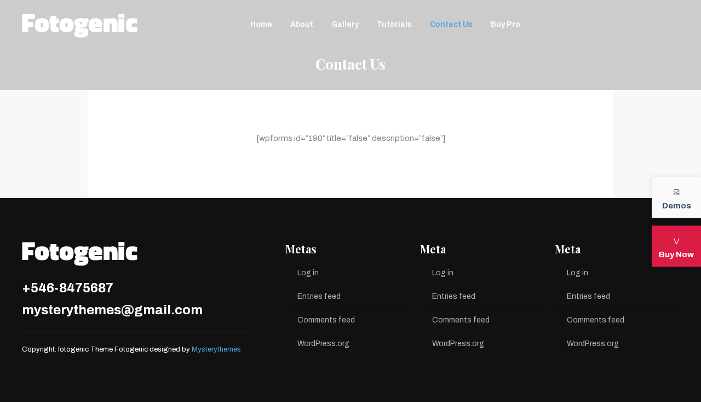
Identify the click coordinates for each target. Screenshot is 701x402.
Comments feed (326, 320)
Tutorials (394, 24)
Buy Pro (505, 24)
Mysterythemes (216, 349)
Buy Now (676, 254)
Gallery (345, 24)
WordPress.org (323, 343)
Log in (308, 273)
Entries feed (319, 296)
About (301, 24)
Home (261, 24)
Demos (676, 205)
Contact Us (451, 24)
